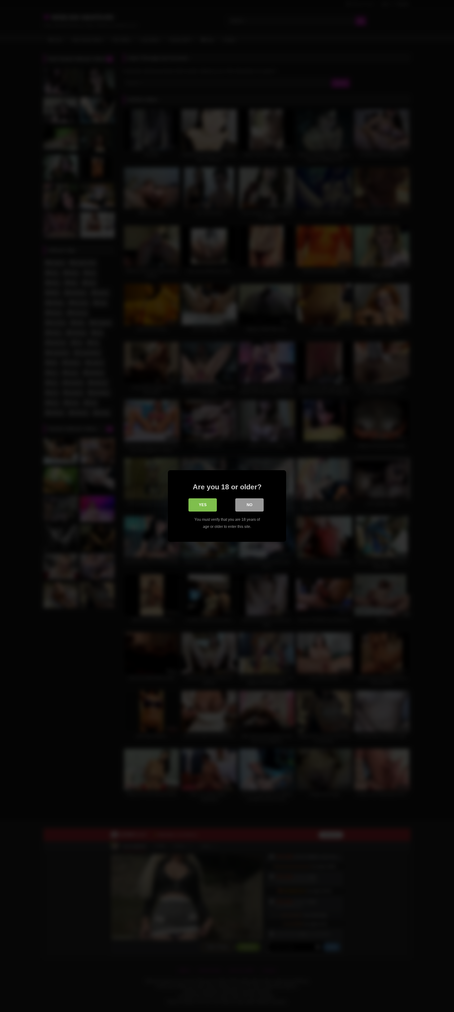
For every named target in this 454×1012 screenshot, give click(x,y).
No (249, 505)
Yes (203, 505)
